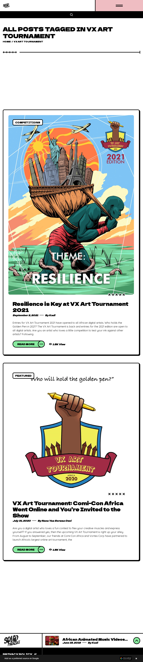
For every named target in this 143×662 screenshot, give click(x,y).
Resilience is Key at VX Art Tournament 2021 (70, 306)
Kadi (52, 315)
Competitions (27, 122)
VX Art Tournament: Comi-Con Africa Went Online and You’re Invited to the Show (68, 509)
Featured (23, 375)
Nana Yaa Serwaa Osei (57, 520)
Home (7, 41)
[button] (71, 658)
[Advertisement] (71, 74)
